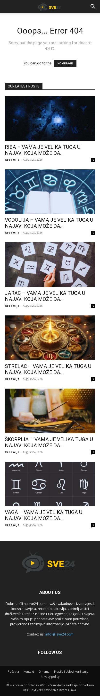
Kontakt (29, 672)
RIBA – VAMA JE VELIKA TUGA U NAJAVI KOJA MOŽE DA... (42, 150)
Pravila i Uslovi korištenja (71, 672)
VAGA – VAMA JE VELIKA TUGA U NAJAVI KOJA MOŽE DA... (43, 515)
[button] (93, 6)
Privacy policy (50, 677)
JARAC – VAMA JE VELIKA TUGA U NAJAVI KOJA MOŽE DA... (45, 296)
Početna (13, 672)
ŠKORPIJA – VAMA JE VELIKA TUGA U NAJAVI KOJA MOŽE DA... (49, 442)
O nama (44, 672)
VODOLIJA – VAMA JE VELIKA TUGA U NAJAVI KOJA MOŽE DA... (49, 223)
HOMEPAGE (65, 63)
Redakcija (12, 159)
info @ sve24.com (59, 634)
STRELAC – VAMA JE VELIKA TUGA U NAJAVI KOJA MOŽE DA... (48, 369)
